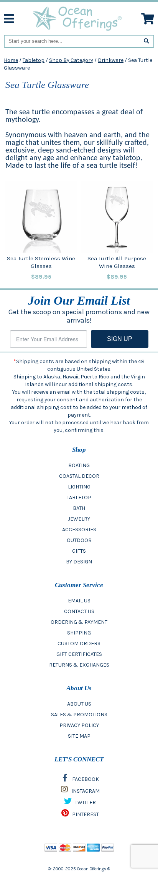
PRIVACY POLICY (79, 725)
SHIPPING (79, 633)
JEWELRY (79, 519)
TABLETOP (79, 497)
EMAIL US (79, 600)
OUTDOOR (79, 540)
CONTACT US (79, 611)
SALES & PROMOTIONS (79, 714)
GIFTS (79, 551)
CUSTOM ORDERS (79, 643)
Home (11, 60)
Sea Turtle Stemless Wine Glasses (41, 262)
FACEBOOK (85, 779)
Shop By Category (71, 60)
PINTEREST (85, 814)
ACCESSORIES (79, 529)
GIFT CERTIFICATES (79, 654)
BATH (79, 508)
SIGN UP (119, 339)
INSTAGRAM (85, 791)
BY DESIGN (79, 561)
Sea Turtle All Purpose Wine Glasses (116, 262)
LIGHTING (79, 487)
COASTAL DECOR (79, 476)
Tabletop (33, 60)
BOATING (79, 465)
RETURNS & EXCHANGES (79, 665)
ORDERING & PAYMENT (79, 622)
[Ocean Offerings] (77, 18)
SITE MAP (79, 736)
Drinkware (110, 60)
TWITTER (85, 802)
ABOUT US (79, 704)
